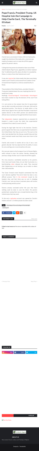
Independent (8, 119)
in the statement (21, 177)
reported (11, 78)
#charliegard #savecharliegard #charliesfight (16, 9)
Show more (34, 218)
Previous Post (6, 281)
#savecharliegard (13, 95)
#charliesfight (24, 95)
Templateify (23, 446)
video (12, 164)
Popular (31, 415)
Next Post (33, 281)
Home (3, 9)
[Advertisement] (15, 315)
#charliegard (33, 95)
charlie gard (5, 207)
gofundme (14, 198)
